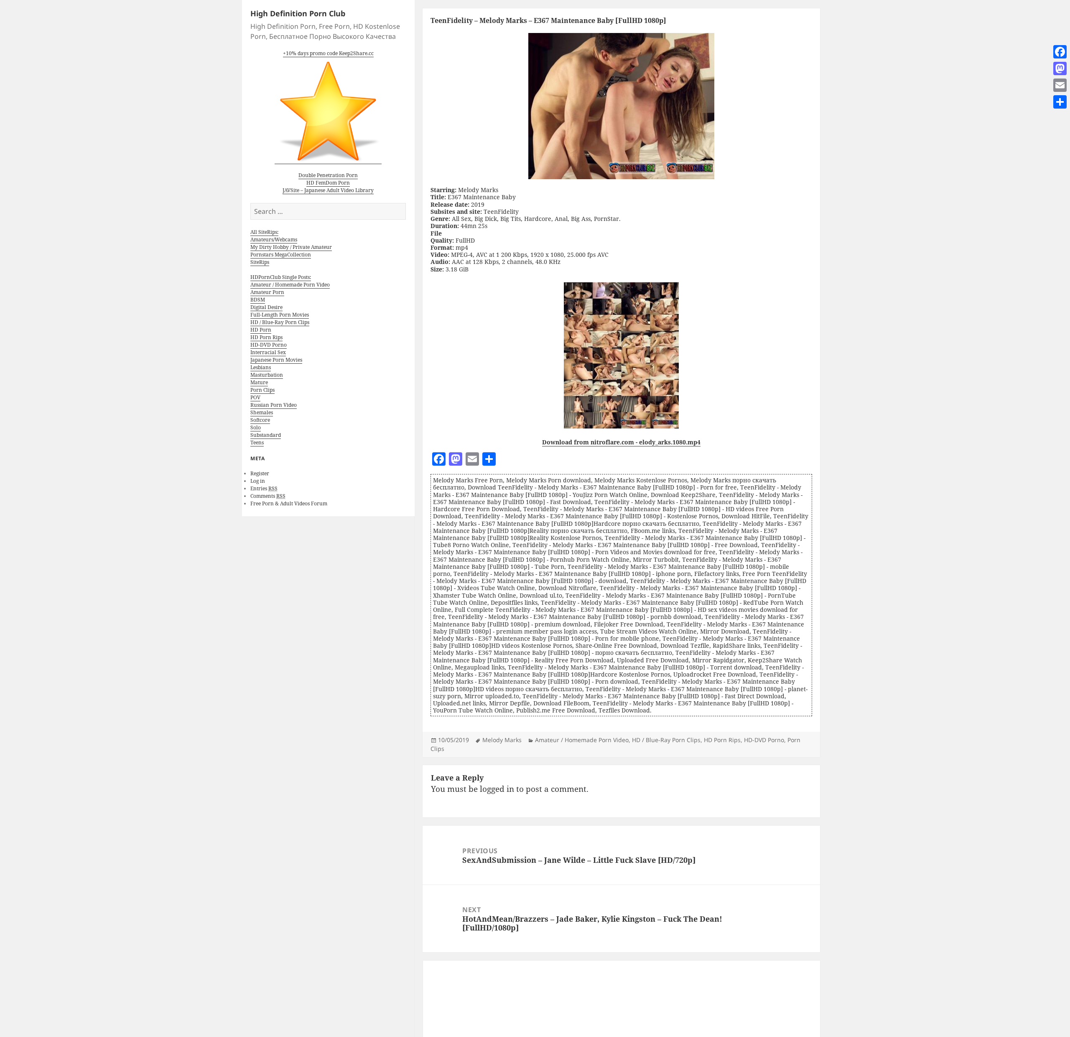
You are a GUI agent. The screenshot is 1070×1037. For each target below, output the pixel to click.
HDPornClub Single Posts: (280, 277)
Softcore (260, 419)
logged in (497, 788)
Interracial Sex (268, 352)
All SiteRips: (264, 232)
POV (255, 397)
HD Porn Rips (266, 337)
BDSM (257, 299)
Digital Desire (266, 307)
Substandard (265, 435)
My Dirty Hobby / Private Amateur (291, 247)
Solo (255, 427)
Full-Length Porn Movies (279, 314)
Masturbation (266, 374)
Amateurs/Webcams (273, 239)
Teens (257, 442)
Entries (264, 488)
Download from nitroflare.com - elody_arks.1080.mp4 (621, 442)
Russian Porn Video (273, 404)
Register (259, 473)
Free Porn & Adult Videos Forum (288, 503)
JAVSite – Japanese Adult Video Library (328, 190)
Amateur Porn (267, 292)
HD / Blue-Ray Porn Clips (279, 322)
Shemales (261, 412)
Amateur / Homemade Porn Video (290, 284)
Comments (267, 495)
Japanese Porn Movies (276, 359)
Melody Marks (502, 740)
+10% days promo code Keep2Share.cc (328, 53)
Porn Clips (262, 389)
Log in (257, 480)
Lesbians (260, 367)
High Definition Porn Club (297, 13)
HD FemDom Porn (328, 182)
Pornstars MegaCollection (280, 254)
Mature (259, 382)
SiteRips (259, 262)
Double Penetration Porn (328, 175)
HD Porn (260, 329)
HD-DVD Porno (268, 344)
